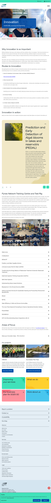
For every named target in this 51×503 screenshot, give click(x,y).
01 (2, 187)
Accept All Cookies (37, 500)
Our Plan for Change (40, 328)
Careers (3, 436)
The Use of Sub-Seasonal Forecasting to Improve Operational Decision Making (22, 307)
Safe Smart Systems (7, 279)
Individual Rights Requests (7, 476)
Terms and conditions (6, 468)
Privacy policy (5, 469)
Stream (3, 295)
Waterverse (5, 252)
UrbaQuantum (5, 255)
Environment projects (6, 462)
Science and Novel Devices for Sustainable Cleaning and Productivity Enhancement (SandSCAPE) (23, 291)
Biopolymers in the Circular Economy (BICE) (13, 286)
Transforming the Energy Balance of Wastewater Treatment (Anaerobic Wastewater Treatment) (23, 271)
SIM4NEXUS (5, 314)
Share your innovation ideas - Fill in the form (13, 336)
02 (6, 187)
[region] (25, 498)
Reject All (45, 500)
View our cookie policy (10, 497)
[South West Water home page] (3, 5)
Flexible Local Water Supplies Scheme (11, 263)
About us (3, 38)
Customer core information (7, 434)
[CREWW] (13, 351)
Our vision (4, 430)
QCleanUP (4, 259)
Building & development (7, 447)
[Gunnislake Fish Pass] (37, 351)
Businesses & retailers (6, 446)
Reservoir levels (5, 458)
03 (10, 187)
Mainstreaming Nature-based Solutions (12, 283)
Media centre (4, 431)
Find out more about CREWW (9, 76)
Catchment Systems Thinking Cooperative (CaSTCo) (15, 275)
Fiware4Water (5, 310)
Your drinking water (6, 442)
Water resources (5, 460)
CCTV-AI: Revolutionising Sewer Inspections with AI (15, 318)
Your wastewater (5, 444)
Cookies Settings (4, 500)
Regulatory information (6, 473)
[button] (49, 488)
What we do (9, 38)
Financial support (5, 450)
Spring (3, 299)
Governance (4, 433)
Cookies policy (5, 471)
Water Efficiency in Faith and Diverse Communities (14, 303)
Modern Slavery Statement (7, 474)
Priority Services (5, 449)
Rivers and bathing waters (7, 457)
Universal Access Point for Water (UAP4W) (12, 266)
